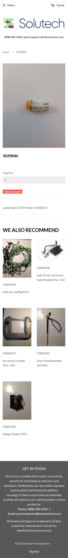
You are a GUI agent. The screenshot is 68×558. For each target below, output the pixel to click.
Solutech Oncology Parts (37, 543)
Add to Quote (12, 191)
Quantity (8, 172)
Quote (60, 5)
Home (6, 52)
